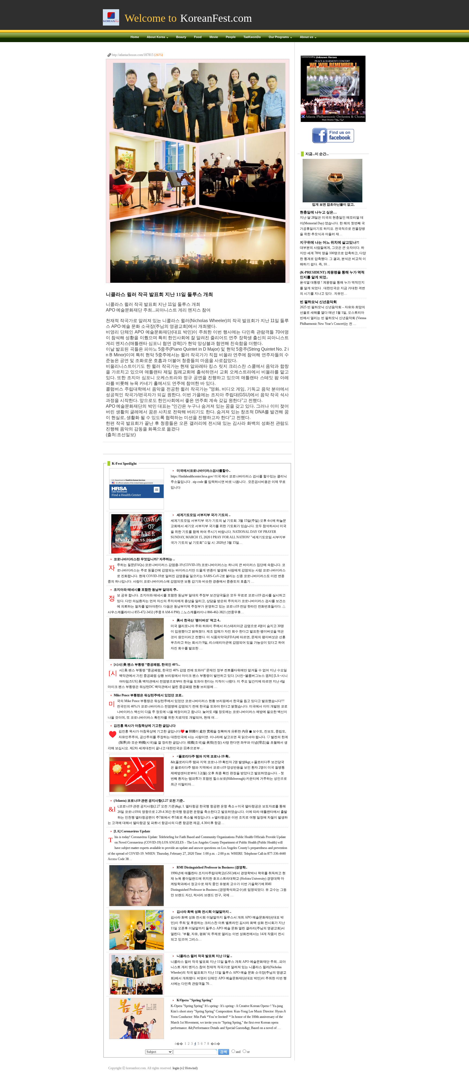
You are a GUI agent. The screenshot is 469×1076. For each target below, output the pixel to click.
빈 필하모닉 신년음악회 (318, 302)
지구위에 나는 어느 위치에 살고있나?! (329, 242)
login (176, 1068)
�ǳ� (215, 1044)
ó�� (179, 1044)
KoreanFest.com (216, 18)
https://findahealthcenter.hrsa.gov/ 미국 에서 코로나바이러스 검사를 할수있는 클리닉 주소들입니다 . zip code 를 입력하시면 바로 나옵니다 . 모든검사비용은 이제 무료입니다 (229, 481)
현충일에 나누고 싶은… (318, 212)
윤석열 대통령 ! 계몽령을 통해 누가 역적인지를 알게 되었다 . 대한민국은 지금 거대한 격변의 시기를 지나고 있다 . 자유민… (332, 288)
